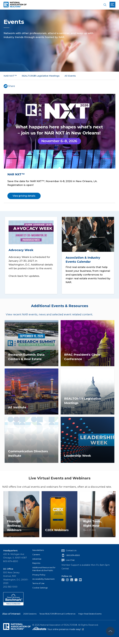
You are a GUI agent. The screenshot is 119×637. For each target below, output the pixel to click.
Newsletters (38, 550)
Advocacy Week (21, 250)
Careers (36, 554)
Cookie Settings (40, 587)
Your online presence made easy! (65, 629)
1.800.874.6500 (73, 555)
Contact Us (71, 550)
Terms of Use (38, 583)
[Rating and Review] (13, 604)
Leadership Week (77, 455)
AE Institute (17, 407)
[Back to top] (110, 631)
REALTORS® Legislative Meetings (40, 75)
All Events (70, 75)
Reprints (36, 563)
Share (11, 86)
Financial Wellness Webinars (14, 526)
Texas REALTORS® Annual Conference (57, 614)
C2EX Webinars (57, 530)
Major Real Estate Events (89, 614)
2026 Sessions (29, 614)
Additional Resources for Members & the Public (43, 569)
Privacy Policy (38, 575)
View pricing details (24, 195)
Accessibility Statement (43, 579)
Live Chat (70, 560)
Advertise (36, 559)
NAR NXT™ (10, 75)
